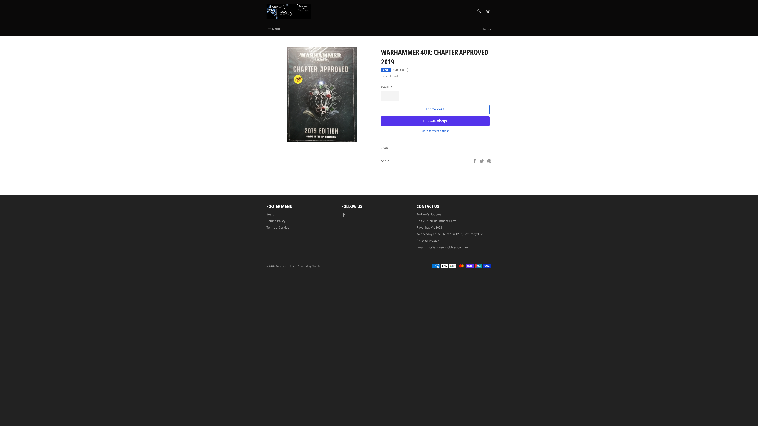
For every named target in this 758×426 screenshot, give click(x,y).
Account (487, 29)
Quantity (386, 87)
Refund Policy (275, 221)
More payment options (435, 131)
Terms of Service (277, 227)
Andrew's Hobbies (286, 266)
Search (271, 214)
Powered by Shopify (308, 266)
